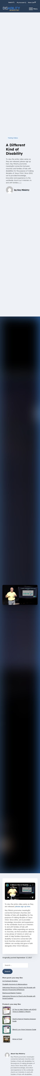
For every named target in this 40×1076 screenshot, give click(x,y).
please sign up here (22, 906)
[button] (32, 3)
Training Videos (13, 138)
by (21, 190)
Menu (35, 9)
